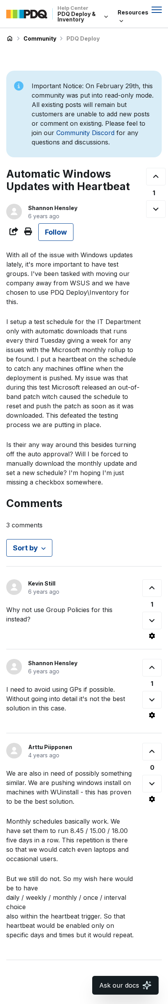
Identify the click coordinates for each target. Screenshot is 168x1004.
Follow (56, 232)
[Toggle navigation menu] (156, 9)
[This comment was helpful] (152, 588)
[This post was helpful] (156, 176)
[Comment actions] (152, 635)
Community (39, 38)
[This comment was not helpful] (152, 620)
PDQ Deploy (83, 38)
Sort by (25, 548)
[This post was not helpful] (156, 209)
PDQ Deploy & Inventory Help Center (9, 38)
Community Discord (85, 133)
